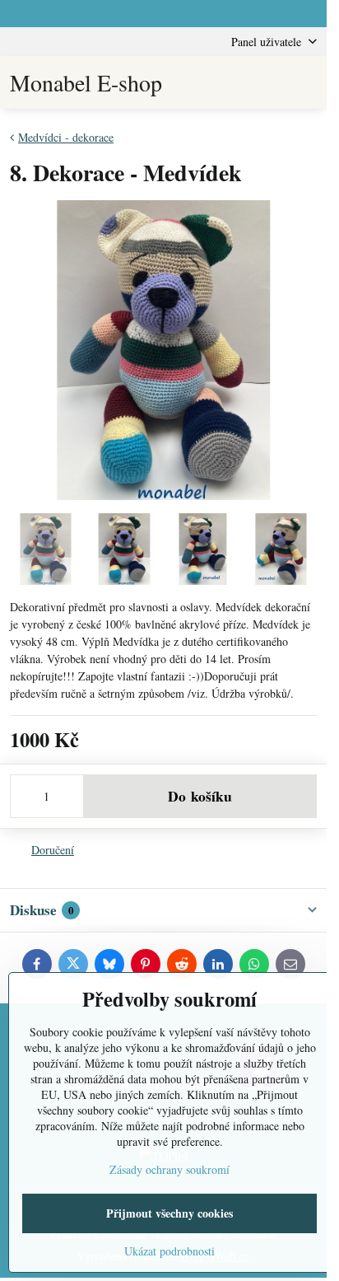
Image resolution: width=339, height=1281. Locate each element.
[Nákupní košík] (267, 82)
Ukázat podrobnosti (169, 1251)
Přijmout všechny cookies (169, 1213)
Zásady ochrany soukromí (169, 1169)
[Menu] (307, 82)
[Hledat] (228, 82)
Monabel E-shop (86, 82)
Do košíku (200, 795)
